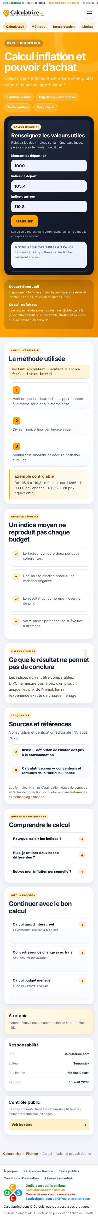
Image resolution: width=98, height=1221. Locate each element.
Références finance (38, 1171)
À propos (11, 1171)
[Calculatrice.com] (42, 13)
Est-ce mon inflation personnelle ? (42, 871)
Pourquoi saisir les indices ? (37, 839)
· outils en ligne (24, 3)
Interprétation (64, 27)
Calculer (24, 221)
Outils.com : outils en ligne (46, 1185)
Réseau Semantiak (58, 1178)
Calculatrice (12, 1154)
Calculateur (15, 27)
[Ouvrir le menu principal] (89, 13)
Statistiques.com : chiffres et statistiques (58, 1199)
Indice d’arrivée (23, 196)
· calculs (71, 3)
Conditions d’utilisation (21, 1178)
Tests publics (69, 1171)
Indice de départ (24, 176)
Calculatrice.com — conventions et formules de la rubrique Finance (51, 770)
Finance (32, 1154)
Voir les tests (21, 1125)
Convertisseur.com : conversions (51, 1194)
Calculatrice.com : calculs (45, 1190)
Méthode (38, 27)
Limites (88, 27)
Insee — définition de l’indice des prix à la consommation (53, 752)
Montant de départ (28, 156)
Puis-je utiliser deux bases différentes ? (36, 855)
